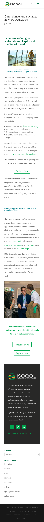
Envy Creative (22, 518)
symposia (8, 244)
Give (6, 473)
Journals (7, 477)
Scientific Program (24, 248)
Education (8, 463)
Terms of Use (13, 433)
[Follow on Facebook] (12, 427)
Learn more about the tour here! (24, 154)
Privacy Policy (25, 433)
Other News (9, 496)
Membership (9, 482)
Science (7, 486)
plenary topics (17, 241)
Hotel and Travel (22, 344)
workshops (17, 244)
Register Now (22, 171)
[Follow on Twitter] (18, 427)
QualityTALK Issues (12, 491)
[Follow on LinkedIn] (24, 427)
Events (7, 468)
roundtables (30, 244)
